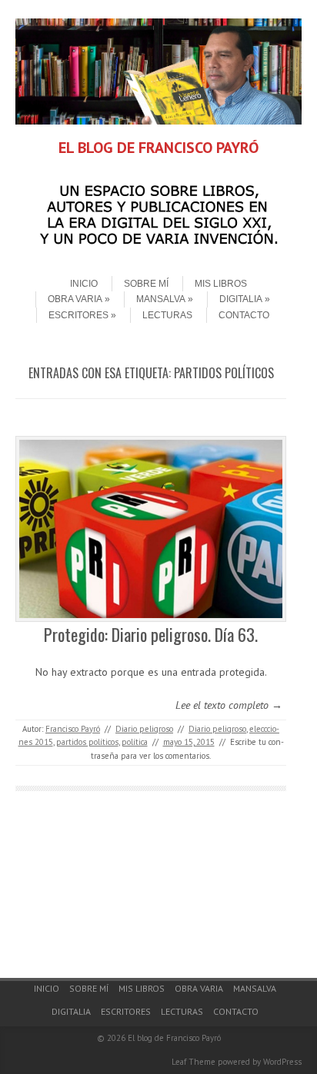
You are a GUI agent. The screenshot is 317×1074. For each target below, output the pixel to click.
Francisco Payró (72, 728)
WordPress (282, 1061)
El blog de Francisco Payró (174, 1037)
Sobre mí (146, 283)
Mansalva (160, 299)
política (135, 742)
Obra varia (75, 299)
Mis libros (221, 283)
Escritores (78, 315)
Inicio (84, 283)
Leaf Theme (193, 1061)
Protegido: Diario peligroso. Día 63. (151, 634)
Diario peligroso (144, 728)
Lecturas (167, 315)
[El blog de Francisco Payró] (158, 121)
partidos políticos (87, 742)
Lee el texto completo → (228, 705)
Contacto (244, 315)
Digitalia (240, 299)
